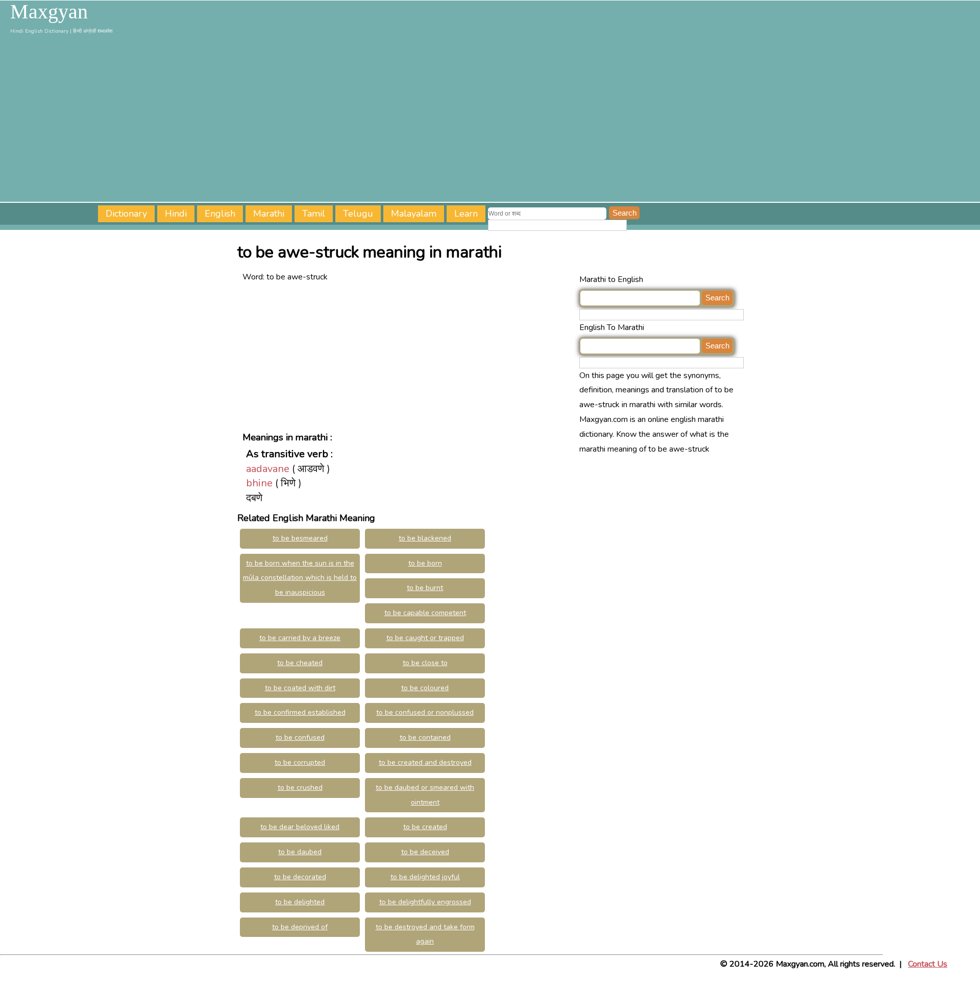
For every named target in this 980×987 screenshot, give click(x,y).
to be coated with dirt (300, 688)
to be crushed (300, 787)
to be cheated (300, 663)
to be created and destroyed (425, 762)
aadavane (267, 469)
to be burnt (425, 588)
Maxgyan (49, 12)
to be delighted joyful (425, 877)
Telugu (358, 213)
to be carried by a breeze (299, 638)
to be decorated (300, 877)
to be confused (300, 737)
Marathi (268, 213)
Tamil (313, 213)
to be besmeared (300, 538)
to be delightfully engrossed (425, 902)
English (220, 213)
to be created (425, 827)
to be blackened (425, 538)
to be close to (425, 663)
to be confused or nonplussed (425, 712)
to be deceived (425, 852)
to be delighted (300, 902)
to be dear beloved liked (299, 827)
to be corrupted (300, 762)
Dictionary (126, 213)
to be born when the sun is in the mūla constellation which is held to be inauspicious (300, 578)
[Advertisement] (490, 120)
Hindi (176, 213)
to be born (425, 563)
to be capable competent (425, 613)
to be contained (425, 737)
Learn (466, 213)
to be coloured (425, 688)
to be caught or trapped (425, 638)
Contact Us (927, 964)
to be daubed (300, 852)
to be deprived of (300, 927)
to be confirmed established (300, 712)
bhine (259, 483)
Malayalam (413, 213)
